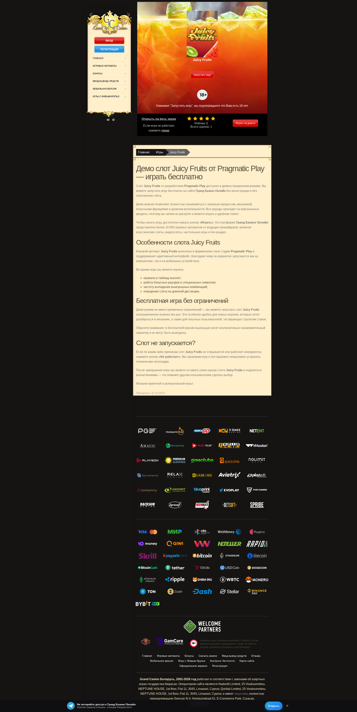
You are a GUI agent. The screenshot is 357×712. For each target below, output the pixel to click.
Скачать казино (208, 655)
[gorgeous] (213, 118)
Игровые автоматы (105, 66)
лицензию (241, 693)
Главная (98, 58)
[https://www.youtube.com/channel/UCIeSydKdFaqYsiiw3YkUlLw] (108, 120)
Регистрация (109, 49)
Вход (109, 40)
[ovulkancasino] (113, 120)
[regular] (201, 118)
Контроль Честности (222, 660)
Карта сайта (246, 660)
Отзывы (255, 655)
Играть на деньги (245, 123)
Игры (159, 152)
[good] (207, 118)
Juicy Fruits (177, 152)
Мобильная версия (105, 89)
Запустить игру (202, 75)
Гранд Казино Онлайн (211, 190)
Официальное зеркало (193, 665)
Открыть (273, 705)
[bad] (189, 118)
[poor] (195, 118)
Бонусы (97, 73)
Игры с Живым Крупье (106, 96)
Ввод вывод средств (106, 81)
